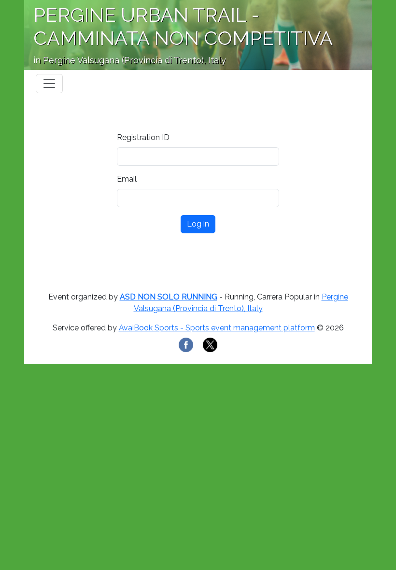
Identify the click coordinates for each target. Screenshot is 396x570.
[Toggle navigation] (49, 83)
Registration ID (143, 137)
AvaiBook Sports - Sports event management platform (217, 327)
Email (127, 179)
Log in (198, 223)
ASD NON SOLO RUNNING (168, 296)
